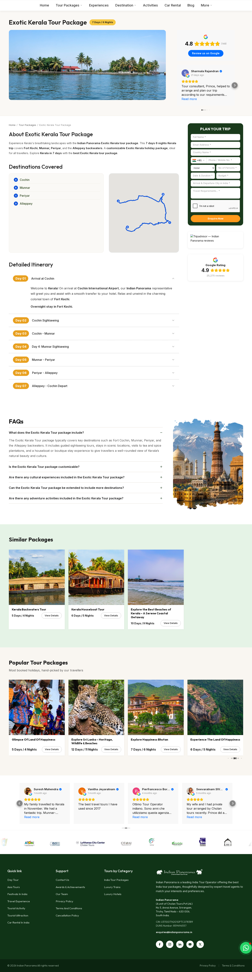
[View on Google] (185, 73)
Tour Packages (67, 5)
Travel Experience (18, 901)
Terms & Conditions (233, 965)
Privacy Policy (64, 901)
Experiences (99, 5)
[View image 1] (87, 65)
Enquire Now (215, 218)
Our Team (62, 894)
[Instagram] (169, 944)
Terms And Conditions (69, 908)
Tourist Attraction (17, 915)
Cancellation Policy (67, 915)
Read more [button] (189, 99)
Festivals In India (17, 894)
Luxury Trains (112, 887)
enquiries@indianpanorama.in (174, 932)
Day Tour (13, 880)
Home (44, 5)
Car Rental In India (18, 922)
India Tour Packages (116, 880)
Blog (190, 5)
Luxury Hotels (112, 894)
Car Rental (173, 5)
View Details (52, 615)
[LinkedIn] (180, 944)
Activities (150, 5)
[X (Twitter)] (200, 944)
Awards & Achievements (70, 887)
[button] (177, 85)
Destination (124, 5)
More (205, 5)
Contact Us (62, 880)
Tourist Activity (16, 908)
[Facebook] (159, 944)
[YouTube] (190, 944)
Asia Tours (13, 887)
